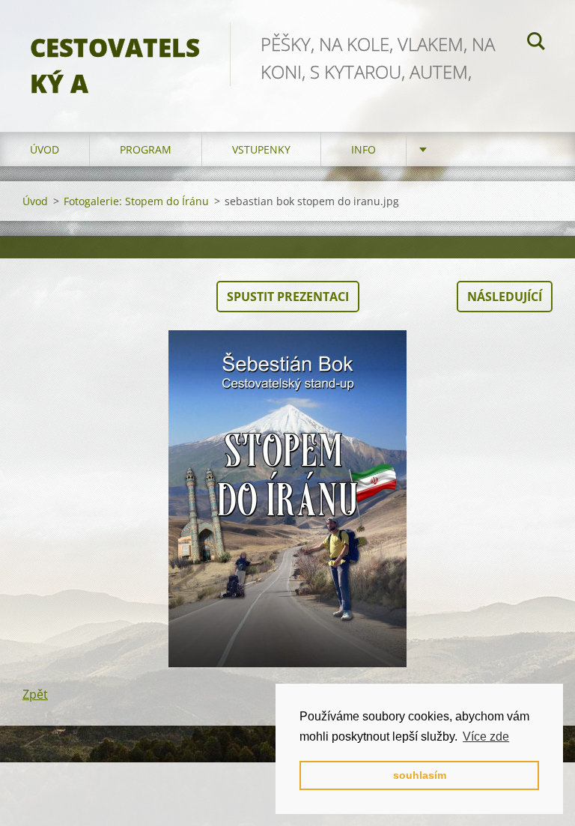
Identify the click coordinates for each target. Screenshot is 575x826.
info (363, 149)
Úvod (44, 149)
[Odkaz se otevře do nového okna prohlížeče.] (287, 498)
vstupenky (261, 149)
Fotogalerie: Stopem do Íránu (136, 201)
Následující (504, 296)
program (145, 149)
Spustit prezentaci (288, 296)
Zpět (35, 694)
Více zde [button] (486, 736)
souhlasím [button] (419, 775)
